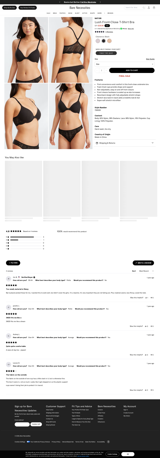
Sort (134, 271)
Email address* (19, 420)
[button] (154, 8)
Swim (70, 13)
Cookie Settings (112, 454)
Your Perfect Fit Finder (27, 8)
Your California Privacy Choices (40, 442)
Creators (100, 419)
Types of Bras (76, 416)
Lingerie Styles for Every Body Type (82, 419)
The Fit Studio (76, 413)
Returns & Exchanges (52, 416)
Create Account (128, 413)
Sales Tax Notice (90, 442)
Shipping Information (52, 413)
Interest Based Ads (68, 442)
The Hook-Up (76, 425)
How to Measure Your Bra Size (81, 422)
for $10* (80, 2)
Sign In (126, 410)
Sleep (77, 13)
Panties (63, 13)
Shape (92, 13)
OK (128, 454)
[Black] (103, 42)
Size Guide (150, 59)
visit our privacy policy (83, 456)
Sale (48, 13)
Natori (98, 18)
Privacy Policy (56, 442)
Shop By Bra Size (9, 8)
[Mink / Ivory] (98, 42)
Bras (55, 13)
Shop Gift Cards (51, 422)
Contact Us (49, 419)
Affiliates (100, 416)
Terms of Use (79, 442)
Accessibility (101, 442)
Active (84, 13)
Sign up (36, 424)
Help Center (49, 410)
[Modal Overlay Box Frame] (112, 52)
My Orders (127, 416)
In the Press (101, 413)
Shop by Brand (50, 425)
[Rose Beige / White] (109, 42)
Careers (100, 410)
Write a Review (145, 263)
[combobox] (125, 64)
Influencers (101, 422)
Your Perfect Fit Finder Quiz (80, 410)
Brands (110, 13)
